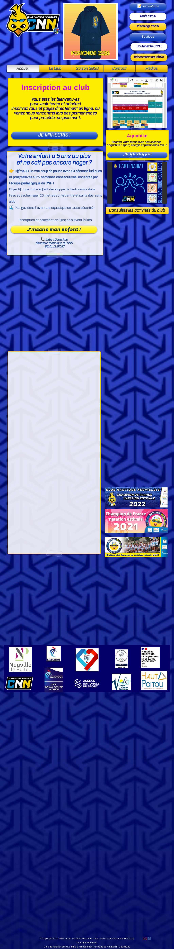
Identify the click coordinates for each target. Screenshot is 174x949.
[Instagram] (145, 938)
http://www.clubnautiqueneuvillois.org (114, 939)
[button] (137, 183)
